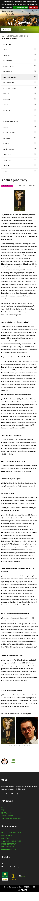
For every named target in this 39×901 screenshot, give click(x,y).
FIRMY (3, 807)
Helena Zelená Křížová (20, 185)
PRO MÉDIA (5, 838)
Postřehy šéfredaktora (10, 121)
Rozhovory (7, 143)
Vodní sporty (7, 160)
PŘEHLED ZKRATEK (7, 847)
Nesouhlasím (33, 7)
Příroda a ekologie (9, 132)
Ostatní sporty (8, 116)
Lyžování (6, 94)
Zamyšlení (6, 166)
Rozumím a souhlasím (21, 7)
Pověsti (5, 127)
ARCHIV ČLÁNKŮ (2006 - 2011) (11, 832)
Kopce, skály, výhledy (9, 88)
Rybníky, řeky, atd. (8, 149)
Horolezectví (7, 72)
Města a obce (7, 99)
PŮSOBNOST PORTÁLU (8, 844)
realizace (15, 890)
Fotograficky (7, 60)
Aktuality (6, 49)
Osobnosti (6, 110)
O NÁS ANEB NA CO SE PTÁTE (11, 841)
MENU (7, 29)
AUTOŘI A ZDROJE (7, 816)
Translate (12, 17)
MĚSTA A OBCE (6, 813)
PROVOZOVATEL (6, 835)
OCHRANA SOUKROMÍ (8, 850)
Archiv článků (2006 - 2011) (17, 36)
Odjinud (5, 105)
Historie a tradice (8, 66)
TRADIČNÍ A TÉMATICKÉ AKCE (11, 819)
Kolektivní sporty (8, 83)
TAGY (3, 810)
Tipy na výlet (7, 154)
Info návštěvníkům (9, 77)
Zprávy (5, 171)
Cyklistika (6, 55)
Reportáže (6, 138)
